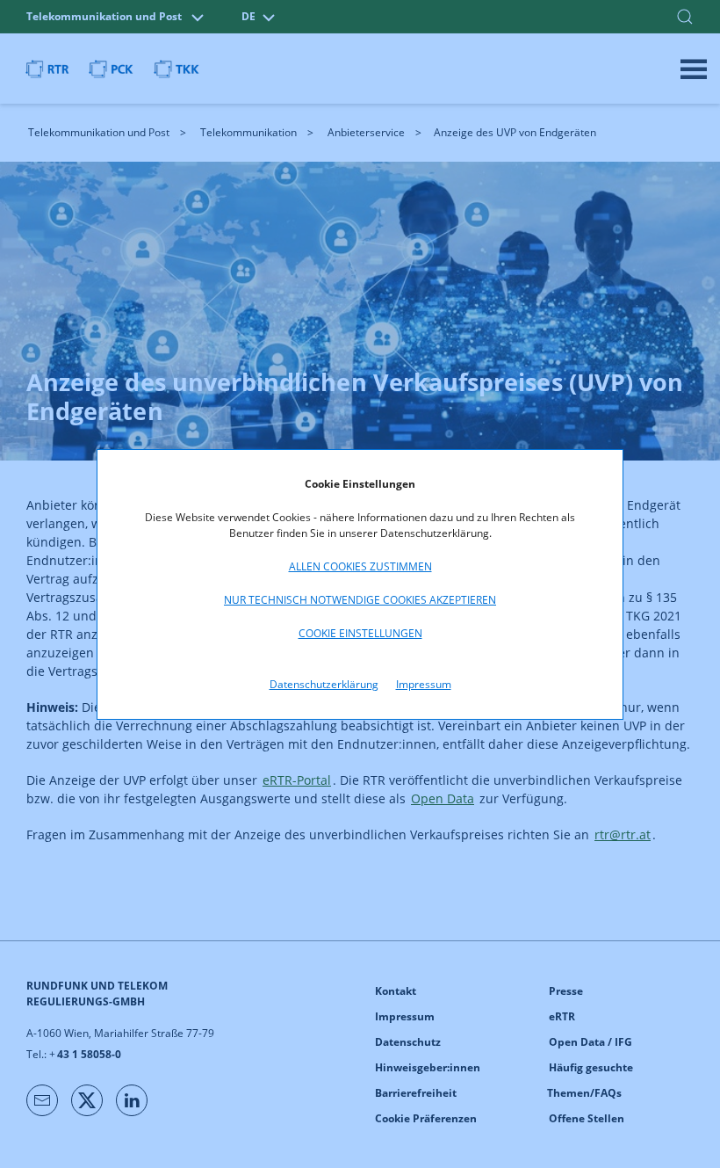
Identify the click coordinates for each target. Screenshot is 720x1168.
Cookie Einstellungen (360, 633)
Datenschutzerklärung (324, 684)
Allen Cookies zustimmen (360, 566)
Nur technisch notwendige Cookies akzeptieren (360, 599)
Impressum (423, 684)
